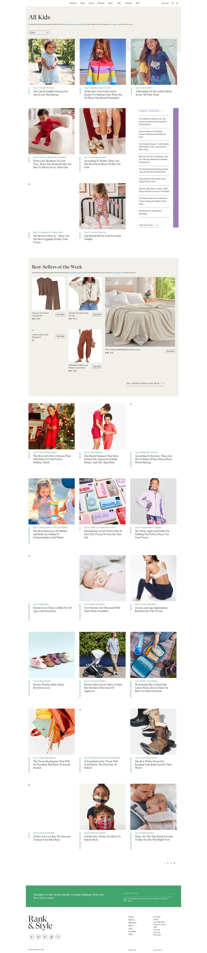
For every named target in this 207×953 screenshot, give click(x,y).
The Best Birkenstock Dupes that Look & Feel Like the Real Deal (153, 170)
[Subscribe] (169, 893)
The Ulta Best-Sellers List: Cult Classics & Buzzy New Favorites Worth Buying (153, 122)
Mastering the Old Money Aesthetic (150, 212)
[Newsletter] (172, 3)
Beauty (91, 3)
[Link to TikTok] (51, 939)
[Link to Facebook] (31, 939)
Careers (157, 932)
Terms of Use (132, 950)
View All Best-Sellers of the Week (142, 383)
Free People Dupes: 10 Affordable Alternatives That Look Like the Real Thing (154, 147)
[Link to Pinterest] (44, 939)
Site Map (157, 935)
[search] (177, 3)
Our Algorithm (159, 922)
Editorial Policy (160, 924)
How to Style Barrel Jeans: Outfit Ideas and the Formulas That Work (154, 190)
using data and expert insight (74, 24)
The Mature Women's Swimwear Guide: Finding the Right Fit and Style (153, 201)
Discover (73, 3)
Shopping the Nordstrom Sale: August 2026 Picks (152, 180)
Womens (101, 3)
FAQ (155, 927)
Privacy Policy (158, 950)
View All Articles (146, 225)
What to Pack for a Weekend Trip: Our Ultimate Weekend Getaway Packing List (153, 159)
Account (165, 3)
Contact (157, 930)
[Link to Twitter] (58, 939)
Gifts (137, 3)
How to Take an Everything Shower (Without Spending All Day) (152, 134)
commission (113, 24)
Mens (110, 3)
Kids (119, 3)
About (156, 919)
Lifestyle (128, 3)
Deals (83, 3)
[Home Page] (38, 3)
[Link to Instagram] (38, 939)
